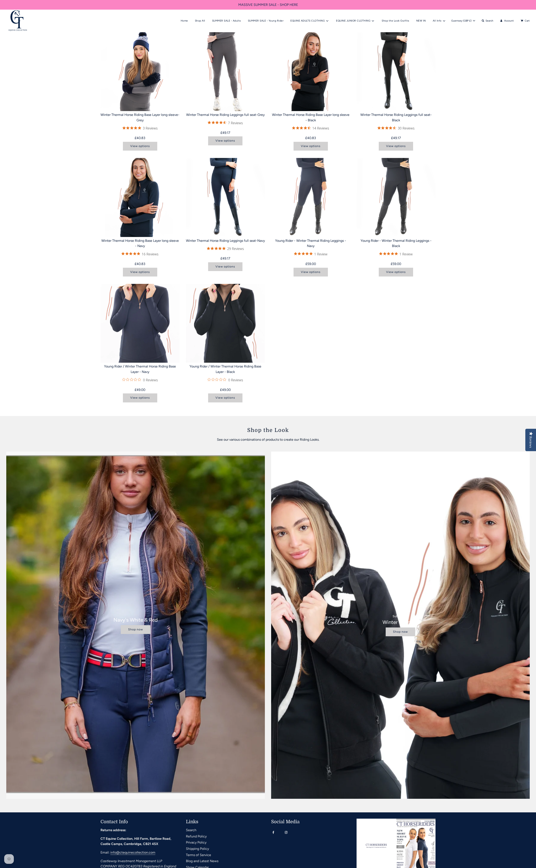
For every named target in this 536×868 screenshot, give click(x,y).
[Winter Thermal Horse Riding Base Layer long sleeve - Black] (310, 71)
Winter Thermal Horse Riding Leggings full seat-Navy (225, 241)
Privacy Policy (196, 842)
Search (191, 830)
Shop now (135, 629)
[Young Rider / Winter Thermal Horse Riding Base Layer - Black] (225, 323)
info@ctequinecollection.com (132, 852)
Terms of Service (198, 855)
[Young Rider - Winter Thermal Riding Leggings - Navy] (310, 197)
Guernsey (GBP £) (461, 20)
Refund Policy (196, 836)
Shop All (200, 20)
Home (184, 20)
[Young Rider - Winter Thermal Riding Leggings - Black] (396, 197)
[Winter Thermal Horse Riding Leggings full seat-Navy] (225, 197)
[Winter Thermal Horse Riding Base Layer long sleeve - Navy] (140, 197)
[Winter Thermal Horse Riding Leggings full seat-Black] (396, 71)
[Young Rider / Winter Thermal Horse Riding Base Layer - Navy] (140, 323)
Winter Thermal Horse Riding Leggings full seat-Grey (225, 115)
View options (140, 146)
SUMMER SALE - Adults (226, 20)
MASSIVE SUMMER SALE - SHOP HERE (268, 5)
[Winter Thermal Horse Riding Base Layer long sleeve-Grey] (140, 71)
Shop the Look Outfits (395, 20)
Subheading (400, 616)
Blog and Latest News (202, 861)
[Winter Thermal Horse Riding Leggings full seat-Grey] (225, 71)
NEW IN (421, 20)
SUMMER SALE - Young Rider (266, 20)
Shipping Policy (197, 849)
